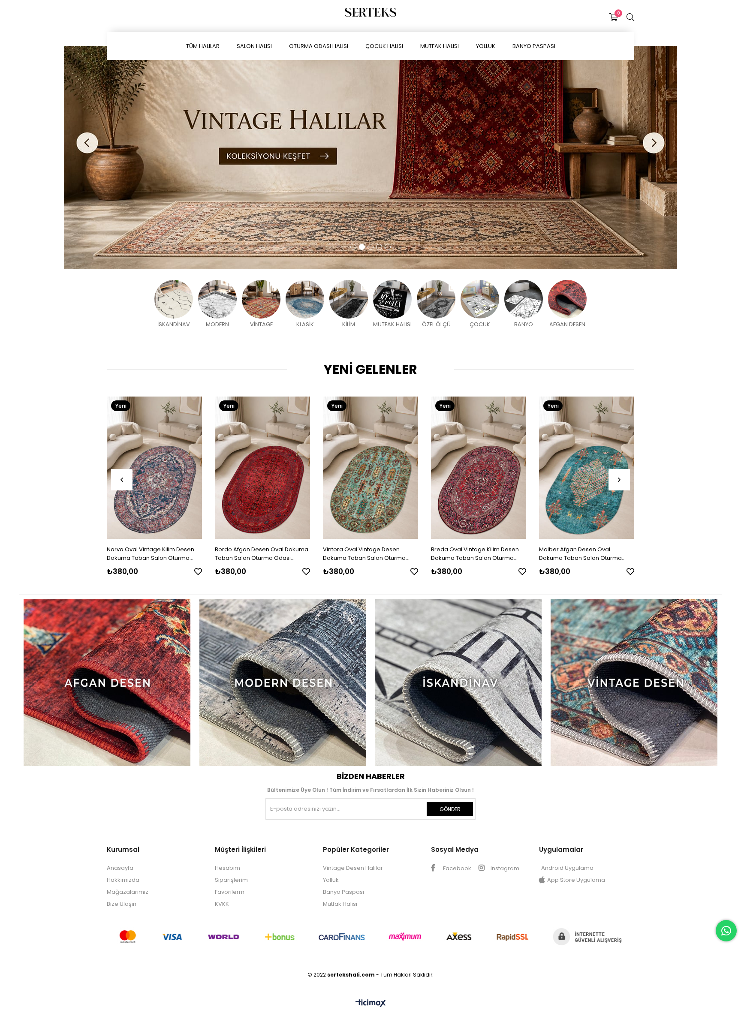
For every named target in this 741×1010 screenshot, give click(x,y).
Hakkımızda (123, 880)
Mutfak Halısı (340, 904)
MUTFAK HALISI (439, 46)
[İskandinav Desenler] (458, 682)
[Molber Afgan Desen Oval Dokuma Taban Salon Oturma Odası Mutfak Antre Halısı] (586, 467)
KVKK (222, 904)
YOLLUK (485, 46)
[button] (353, 247)
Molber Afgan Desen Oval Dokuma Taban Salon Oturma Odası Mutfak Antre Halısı (580, 553)
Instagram (504, 868)
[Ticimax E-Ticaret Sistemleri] (370, 1003)
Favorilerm (229, 892)
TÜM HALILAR (203, 46)
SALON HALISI (254, 46)
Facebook (456, 868)
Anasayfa (120, 868)
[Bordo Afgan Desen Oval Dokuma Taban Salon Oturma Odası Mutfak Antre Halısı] (262, 467)
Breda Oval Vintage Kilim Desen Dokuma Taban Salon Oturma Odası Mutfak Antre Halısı (475, 553)
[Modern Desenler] (283, 682)
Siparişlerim (231, 880)
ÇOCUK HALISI (384, 46)
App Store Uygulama (576, 880)
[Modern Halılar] (370, 157)
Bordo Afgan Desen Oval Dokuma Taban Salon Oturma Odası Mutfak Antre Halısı (261, 553)
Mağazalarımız (127, 892)
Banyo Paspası (343, 892)
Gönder (450, 809)
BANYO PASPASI (533, 46)
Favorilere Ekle (198, 571)
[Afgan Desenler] (107, 682)
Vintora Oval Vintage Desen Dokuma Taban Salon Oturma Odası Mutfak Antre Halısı (364, 553)
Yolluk (331, 880)
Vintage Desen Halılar (353, 868)
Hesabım (227, 868)
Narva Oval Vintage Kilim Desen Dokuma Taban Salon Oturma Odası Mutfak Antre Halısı (150, 553)
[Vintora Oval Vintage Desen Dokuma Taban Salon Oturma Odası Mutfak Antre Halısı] (370, 467)
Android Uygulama (567, 868)
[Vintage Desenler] (634, 682)
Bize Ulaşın (121, 904)
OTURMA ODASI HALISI (318, 46)
